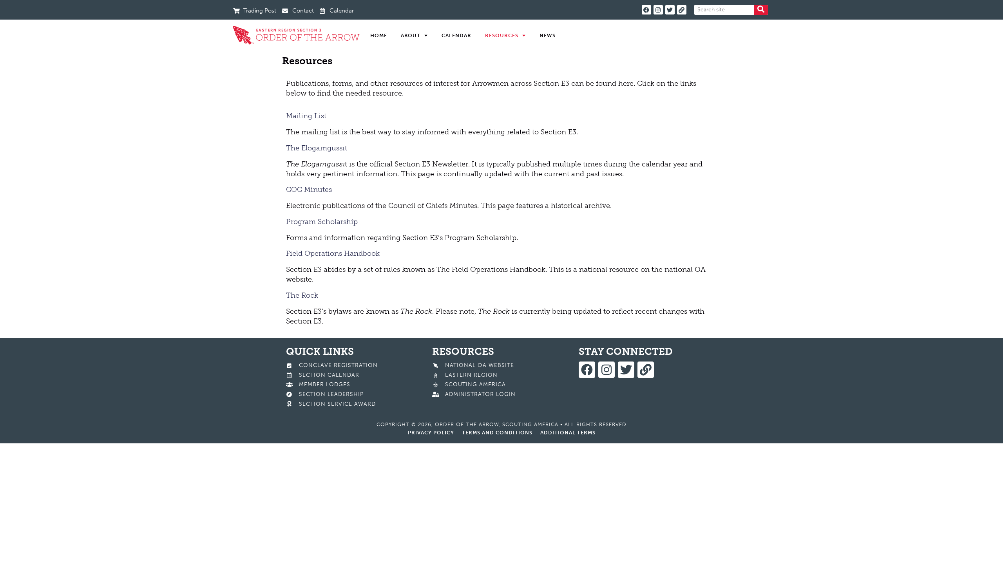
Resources (501, 35)
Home (378, 35)
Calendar (456, 35)
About (410, 35)
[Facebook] (646, 9)
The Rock (302, 295)
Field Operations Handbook (333, 253)
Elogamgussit (323, 148)
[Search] (761, 10)
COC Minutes (309, 189)
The (292, 148)
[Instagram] (658, 9)
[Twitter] (670, 9)
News (548, 35)
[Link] (681, 9)
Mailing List (306, 116)
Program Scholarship (322, 221)
